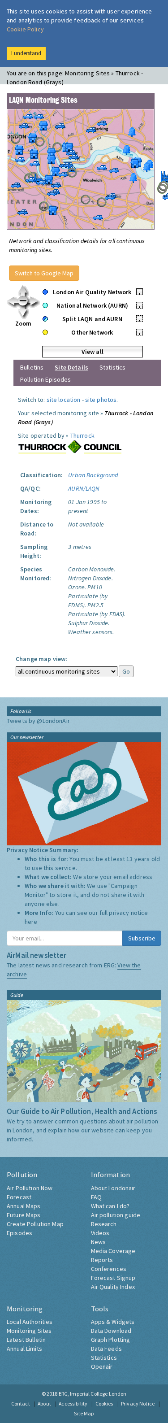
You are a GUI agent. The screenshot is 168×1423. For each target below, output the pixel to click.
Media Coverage (113, 1251)
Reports (102, 1260)
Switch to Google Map (44, 273)
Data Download (111, 1331)
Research (104, 1224)
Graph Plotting (110, 1340)
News (98, 1242)
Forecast (19, 1197)
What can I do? (110, 1206)
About (44, 1403)
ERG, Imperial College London (93, 1393)
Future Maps (24, 1215)
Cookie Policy (25, 29)
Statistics (112, 367)
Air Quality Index (113, 1287)
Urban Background (93, 475)
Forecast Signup (113, 1278)
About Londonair (113, 1188)
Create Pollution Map (35, 1224)
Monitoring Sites (29, 1331)
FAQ (96, 1197)
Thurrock (82, 435)
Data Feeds (106, 1349)
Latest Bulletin (26, 1340)
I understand (26, 53)
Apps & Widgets (113, 1322)
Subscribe (141, 938)
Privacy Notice (138, 1403)
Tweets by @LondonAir (38, 721)
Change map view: (41, 659)
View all (92, 352)
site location (64, 400)
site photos (101, 400)
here (31, 922)
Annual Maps (24, 1206)
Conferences (109, 1269)
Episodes (19, 1233)
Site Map (84, 1413)
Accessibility (73, 1403)
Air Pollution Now (29, 1188)
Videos (100, 1233)
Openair (102, 1366)
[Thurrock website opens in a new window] (70, 447)
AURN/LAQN (83, 488)
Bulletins (31, 367)
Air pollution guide (116, 1215)
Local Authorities (29, 1322)
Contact (20, 1403)
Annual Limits (24, 1349)
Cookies (104, 1403)
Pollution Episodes (45, 379)
